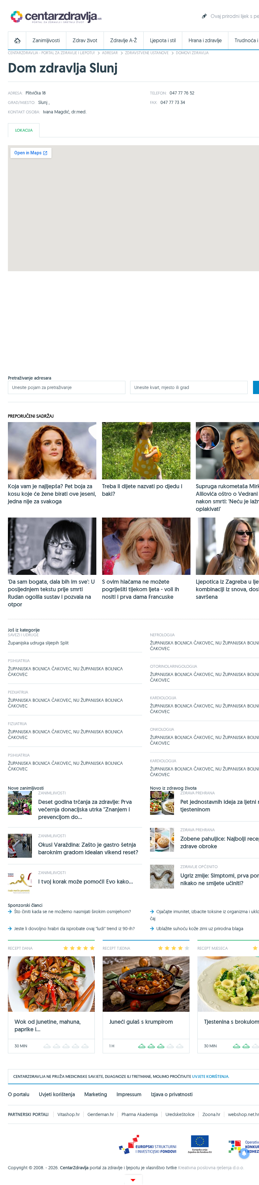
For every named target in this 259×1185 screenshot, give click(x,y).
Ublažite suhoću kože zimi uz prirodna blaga (199, 928)
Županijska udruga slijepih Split (38, 643)
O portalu (18, 1094)
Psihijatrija (19, 660)
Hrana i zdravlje (205, 40)
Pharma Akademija (140, 1114)
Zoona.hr (211, 1114)
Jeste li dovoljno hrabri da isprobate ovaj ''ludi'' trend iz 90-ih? (74, 928)
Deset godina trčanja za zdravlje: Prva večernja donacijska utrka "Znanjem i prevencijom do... (85, 809)
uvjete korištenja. (210, 1076)
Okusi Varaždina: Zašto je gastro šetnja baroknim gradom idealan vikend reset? (88, 848)
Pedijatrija (18, 692)
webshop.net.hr (243, 1114)
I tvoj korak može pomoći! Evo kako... (85, 881)
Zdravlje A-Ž (123, 40)
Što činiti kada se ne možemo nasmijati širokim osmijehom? (72, 911)
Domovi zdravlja (192, 52)
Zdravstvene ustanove (147, 52)
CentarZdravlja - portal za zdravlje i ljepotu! (51, 52)
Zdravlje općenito (199, 866)
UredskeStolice (180, 1114)
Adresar (110, 52)
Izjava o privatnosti (172, 1094)
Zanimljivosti (46, 40)
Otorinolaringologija (173, 666)
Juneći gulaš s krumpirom (141, 1021)
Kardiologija (163, 697)
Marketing (95, 1094)
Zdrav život (85, 40)
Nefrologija (162, 634)
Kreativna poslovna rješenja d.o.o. (211, 1168)
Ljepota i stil (163, 40)
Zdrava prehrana (197, 792)
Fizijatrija (17, 723)
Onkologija (162, 729)
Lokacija (24, 130)
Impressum (129, 1094)
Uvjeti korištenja (57, 1094)
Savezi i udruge (23, 634)
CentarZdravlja (55, 16)
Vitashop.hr (68, 1114)
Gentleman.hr (100, 1114)
